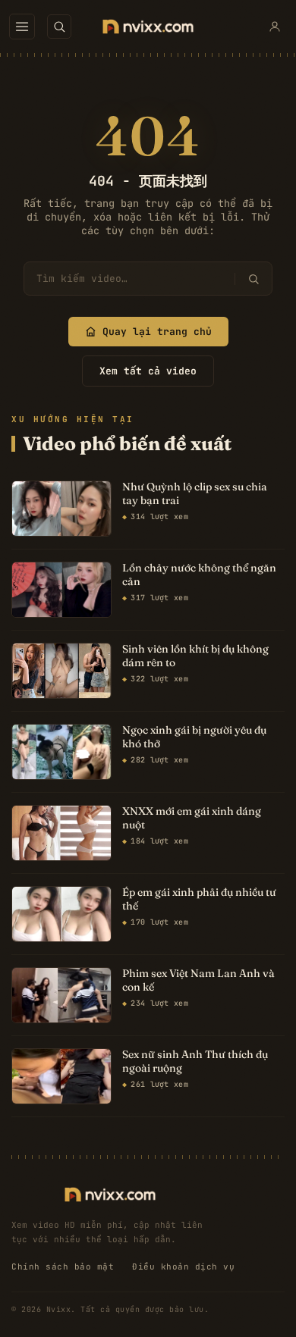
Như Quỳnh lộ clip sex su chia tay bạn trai (194, 494)
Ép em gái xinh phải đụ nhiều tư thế (199, 899)
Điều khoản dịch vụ (183, 1266)
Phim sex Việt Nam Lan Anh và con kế (198, 980)
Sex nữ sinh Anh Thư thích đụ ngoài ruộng (195, 1061)
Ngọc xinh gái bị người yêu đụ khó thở (194, 737)
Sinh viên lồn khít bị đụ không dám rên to (195, 656)
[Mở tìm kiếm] (59, 26)
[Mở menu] (22, 26)
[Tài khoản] (275, 26)
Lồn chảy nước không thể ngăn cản (199, 575)
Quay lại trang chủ (157, 331)
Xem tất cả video (148, 371)
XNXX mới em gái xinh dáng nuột (191, 818)
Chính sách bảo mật (62, 1266)
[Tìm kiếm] (253, 279)
